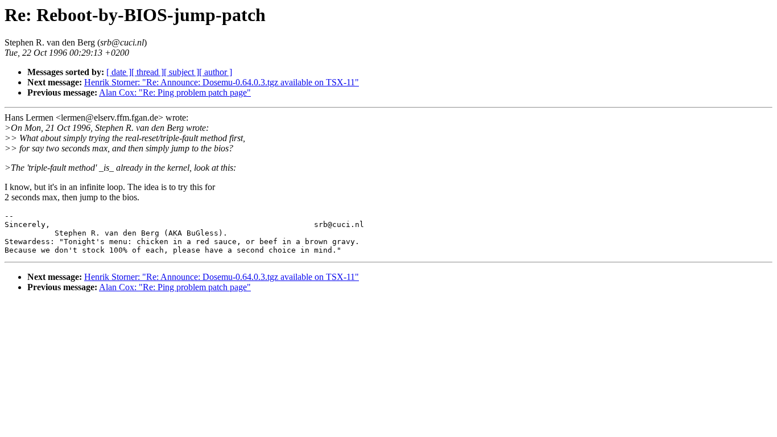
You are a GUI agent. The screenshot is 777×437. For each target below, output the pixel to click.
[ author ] (215, 72)
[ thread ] (147, 72)
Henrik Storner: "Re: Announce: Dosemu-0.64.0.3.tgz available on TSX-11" (221, 82)
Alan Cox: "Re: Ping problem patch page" (175, 92)
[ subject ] (181, 72)
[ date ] (118, 72)
